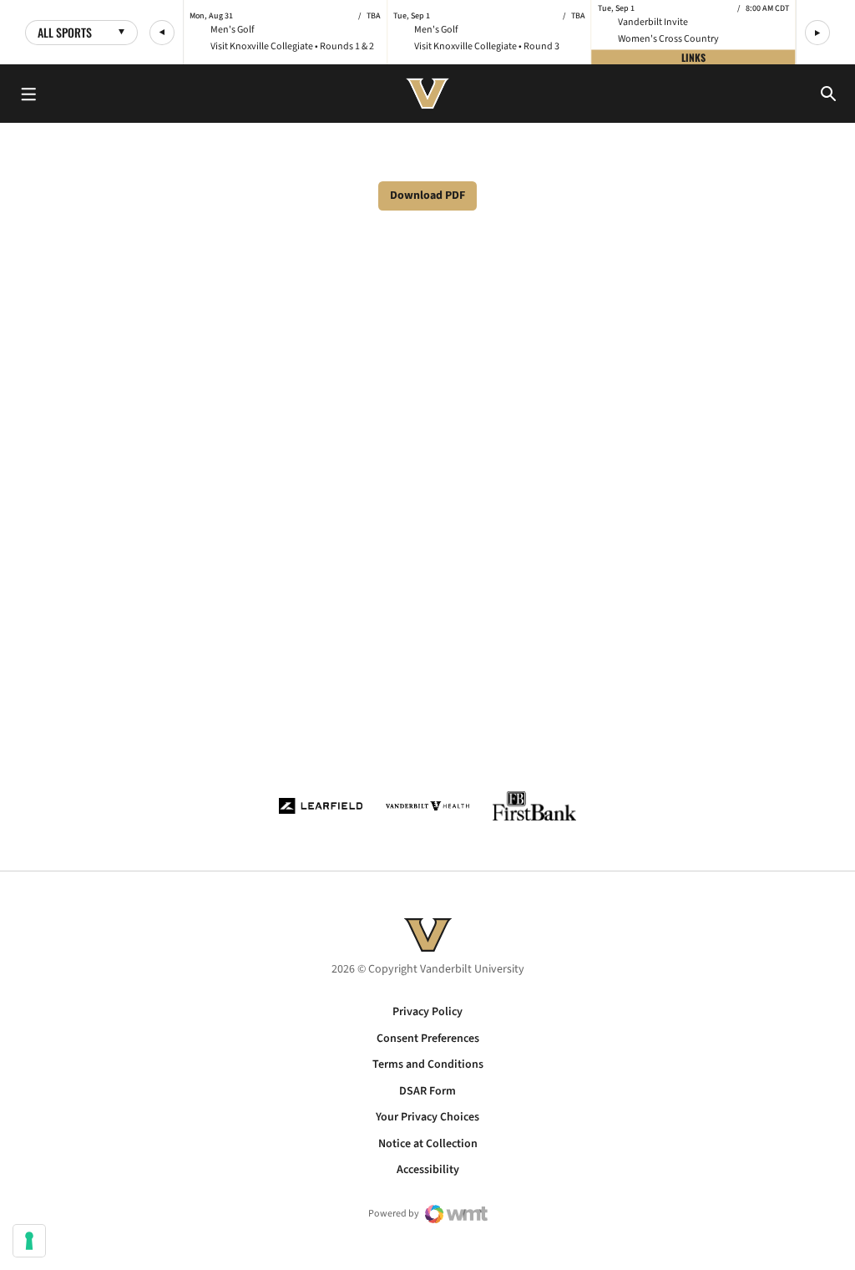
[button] (162, 32)
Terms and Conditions (427, 1064)
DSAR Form (427, 1091)
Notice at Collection (428, 1143)
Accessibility (428, 1169)
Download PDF (427, 195)
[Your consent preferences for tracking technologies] (29, 1241)
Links (693, 56)
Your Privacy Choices (427, 1117)
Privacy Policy (427, 1011)
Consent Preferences (428, 1038)
